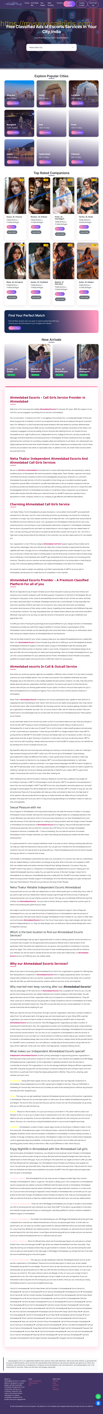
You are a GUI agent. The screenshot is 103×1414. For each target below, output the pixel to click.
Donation (56, 1389)
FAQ (30, 1385)
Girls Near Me (35, 4)
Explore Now (15, 328)
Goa (54, 1387)
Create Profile (81, 4)
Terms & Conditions (35, 1381)
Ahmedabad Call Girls (52, 544)
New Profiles (51, 4)
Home (27, 3)
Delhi (54, 1383)
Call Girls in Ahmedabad (27, 470)
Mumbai (55, 1381)
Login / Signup (69, 4)
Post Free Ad (93, 4)
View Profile (12, 232)
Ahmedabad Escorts (48, 409)
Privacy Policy (33, 1383)
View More (11, 227)
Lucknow (55, 1385)
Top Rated (42, 4)
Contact (60, 3)
